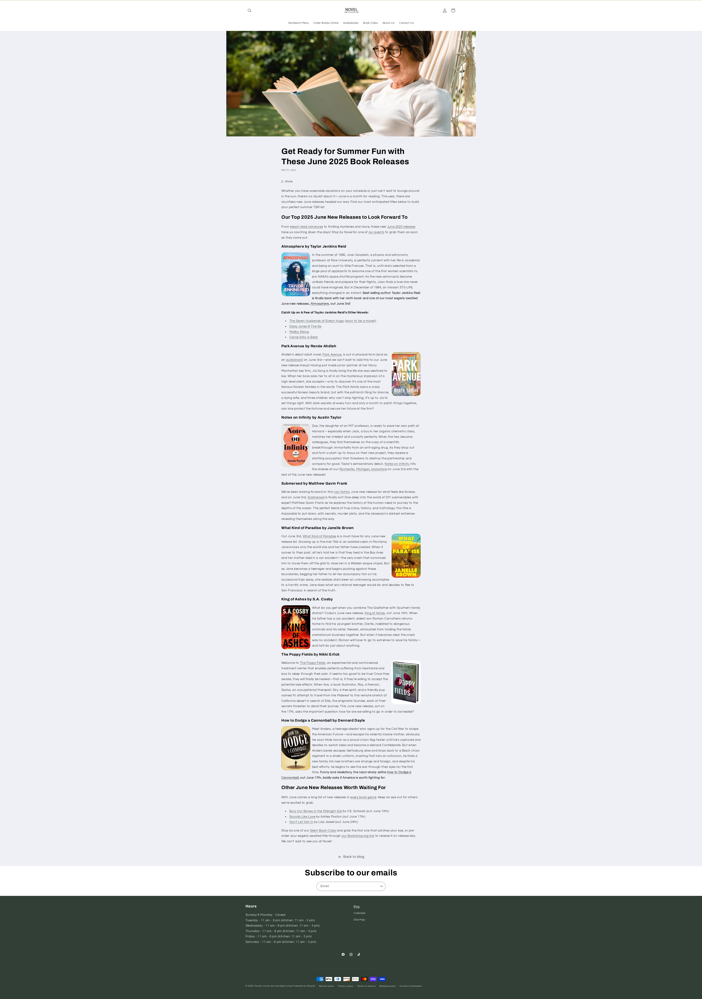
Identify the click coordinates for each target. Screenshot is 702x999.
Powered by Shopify (304, 986)
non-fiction (342, 492)
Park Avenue (331, 354)
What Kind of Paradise (319, 536)
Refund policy (326, 986)
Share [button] (289, 181)
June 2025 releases (401, 227)
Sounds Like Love (302, 816)
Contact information (411, 986)
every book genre (363, 797)
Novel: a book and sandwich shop (273, 986)
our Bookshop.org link (358, 836)
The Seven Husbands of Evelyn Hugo (316, 321)
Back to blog (353, 857)
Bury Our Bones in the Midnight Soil (315, 811)
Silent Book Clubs (323, 830)
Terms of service (366, 986)
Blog (357, 906)
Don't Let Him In (301, 822)
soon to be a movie (360, 321)
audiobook (294, 360)
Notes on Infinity (397, 464)
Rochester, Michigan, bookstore (363, 469)
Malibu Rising (299, 332)
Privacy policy (345, 986)
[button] (250, 10)
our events (376, 232)
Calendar (360, 913)
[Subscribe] (381, 886)
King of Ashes (375, 613)
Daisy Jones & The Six (305, 326)
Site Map (359, 920)
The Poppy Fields (312, 663)
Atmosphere (320, 303)
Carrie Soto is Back (303, 337)
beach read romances (306, 227)
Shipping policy (387, 986)
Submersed (316, 497)
